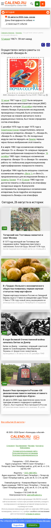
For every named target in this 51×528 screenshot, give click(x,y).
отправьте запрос (33, 514)
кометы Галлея (8, 180)
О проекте (11, 446)
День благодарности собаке (18, 20)
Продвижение (21, 446)
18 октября (26, 106)
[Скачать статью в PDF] (43, 45)
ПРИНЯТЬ (33, 525)
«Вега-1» (28, 173)
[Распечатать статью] (48, 45)
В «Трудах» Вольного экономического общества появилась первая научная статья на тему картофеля (23, 289)
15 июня (25, 180)
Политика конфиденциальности (25, 455)
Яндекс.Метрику (43, 521)
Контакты (40, 446)
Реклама (31, 446)
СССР (24, 100)
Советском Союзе (10, 130)
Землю (32, 139)
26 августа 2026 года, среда (21, 17)
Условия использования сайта (25, 451)
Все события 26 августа (13, 422)
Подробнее (18, 525)
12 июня (5, 39)
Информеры (25, 448)
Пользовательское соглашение (25, 453)
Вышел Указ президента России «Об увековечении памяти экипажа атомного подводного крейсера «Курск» (25, 393)
